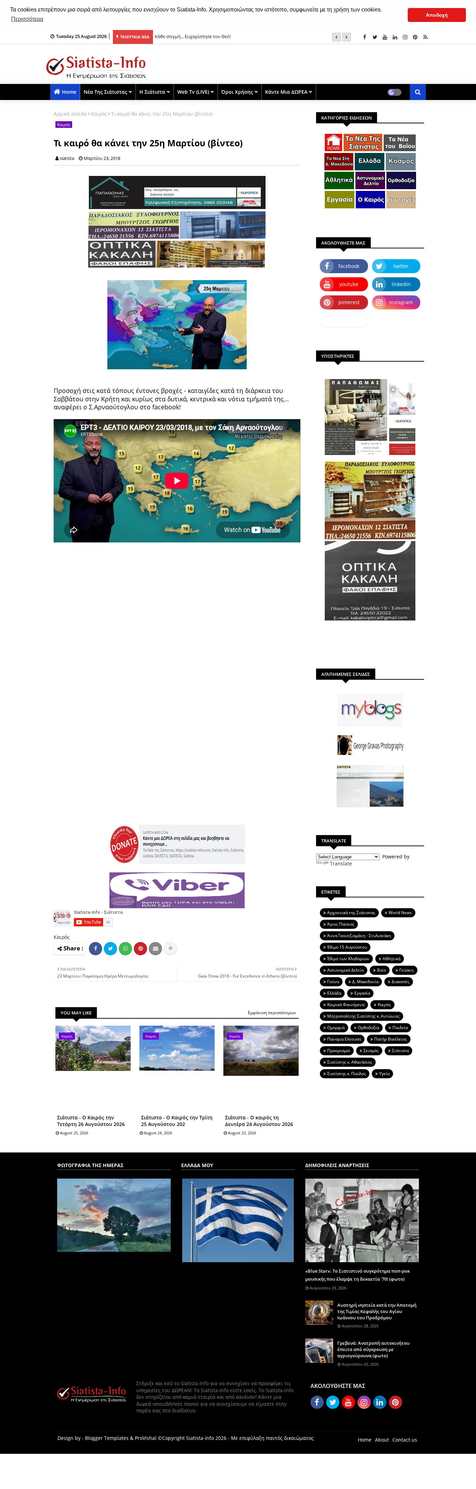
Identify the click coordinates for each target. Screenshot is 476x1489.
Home (69, 91)
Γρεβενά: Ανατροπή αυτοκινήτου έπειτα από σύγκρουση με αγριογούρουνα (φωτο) (373, 1349)
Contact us (404, 1439)
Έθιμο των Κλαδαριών (348, 959)
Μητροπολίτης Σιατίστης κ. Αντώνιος (363, 1016)
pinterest (349, 302)
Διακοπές (400, 982)
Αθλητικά (391, 959)
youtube (349, 284)
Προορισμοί (338, 1051)
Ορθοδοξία (368, 1028)
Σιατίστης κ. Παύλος (346, 1074)
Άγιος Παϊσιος (340, 924)
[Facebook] (95, 948)
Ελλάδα (334, 993)
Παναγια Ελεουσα (344, 1039)
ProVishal (145, 1438)
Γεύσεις (406, 970)
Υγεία (384, 1074)
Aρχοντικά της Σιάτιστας (351, 913)
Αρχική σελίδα (70, 113)
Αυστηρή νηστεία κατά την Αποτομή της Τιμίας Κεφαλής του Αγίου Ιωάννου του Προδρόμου (376, 1311)
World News (400, 913)
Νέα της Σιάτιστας (105, 91)
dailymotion (344, 320)
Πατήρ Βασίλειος (390, 1039)
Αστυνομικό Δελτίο (345, 970)
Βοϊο (381, 970)
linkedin (401, 284)
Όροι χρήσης (237, 91)
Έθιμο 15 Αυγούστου (347, 947)
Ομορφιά (336, 1028)
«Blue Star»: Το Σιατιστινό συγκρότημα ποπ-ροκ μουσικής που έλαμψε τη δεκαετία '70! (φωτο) (357, 1275)
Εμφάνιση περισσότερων (272, 1013)
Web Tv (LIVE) (193, 91)
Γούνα (333, 982)
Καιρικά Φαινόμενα (345, 1005)
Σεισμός (371, 1051)
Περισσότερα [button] (27, 19)
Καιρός (99, 113)
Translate (341, 863)
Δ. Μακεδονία (365, 982)
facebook (348, 266)
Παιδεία (400, 1028)
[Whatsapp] (125, 948)
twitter (401, 266)
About (382, 1439)
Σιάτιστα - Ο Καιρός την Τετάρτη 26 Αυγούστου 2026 (91, 1121)
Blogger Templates (107, 1438)
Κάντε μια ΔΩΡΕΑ (286, 91)
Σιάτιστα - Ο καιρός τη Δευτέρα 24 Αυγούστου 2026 (259, 1121)
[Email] (155, 948)
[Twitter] (110, 948)
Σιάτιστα (400, 1051)
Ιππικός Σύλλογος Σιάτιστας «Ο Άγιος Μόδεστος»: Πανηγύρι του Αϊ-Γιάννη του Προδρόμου (249, 37)
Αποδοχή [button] (437, 15)
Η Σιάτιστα (152, 91)
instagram (401, 302)
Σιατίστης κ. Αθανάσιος (349, 1062)
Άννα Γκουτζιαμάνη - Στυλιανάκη (359, 936)
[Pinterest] (140, 948)
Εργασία (362, 993)
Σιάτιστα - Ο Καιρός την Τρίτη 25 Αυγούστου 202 (177, 1121)
